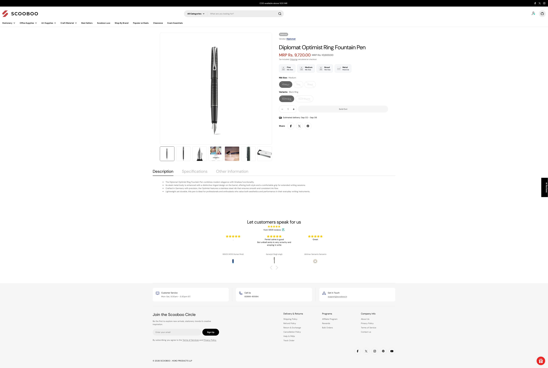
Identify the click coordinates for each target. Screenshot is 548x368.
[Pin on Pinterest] (308, 126)
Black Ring (288, 100)
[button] (272, 268)
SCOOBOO (165, 360)
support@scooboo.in (337, 296)
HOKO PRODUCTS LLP (182, 360)
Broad (311, 85)
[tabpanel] (274, 186)
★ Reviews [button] (546, 187)
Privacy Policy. (210, 340)
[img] (274, 226)
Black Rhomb (305, 100)
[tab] (163, 172)
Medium (287, 85)
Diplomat (291, 39)
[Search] (280, 13)
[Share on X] (299, 126)
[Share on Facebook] (290, 126)
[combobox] (234, 13)
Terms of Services (191, 340)
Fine (300, 85)
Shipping (293, 59)
